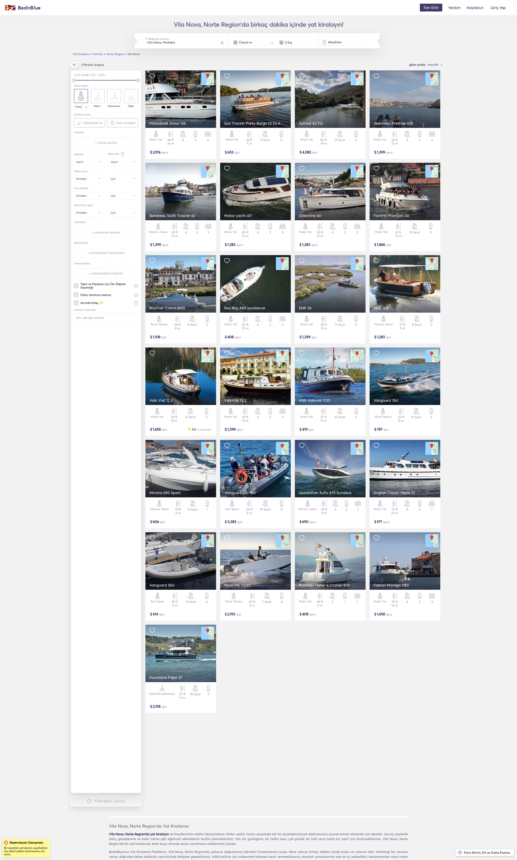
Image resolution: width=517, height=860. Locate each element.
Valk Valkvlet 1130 (314, 400)
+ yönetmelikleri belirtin (106, 273)
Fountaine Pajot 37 (165, 677)
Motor (79, 106)
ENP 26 (305, 308)
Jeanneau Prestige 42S (393, 123)
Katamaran (114, 106)
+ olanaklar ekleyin (106, 232)
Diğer (131, 106)
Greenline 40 (310, 215)
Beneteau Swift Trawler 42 (172, 215)
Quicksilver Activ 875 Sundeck (325, 492)
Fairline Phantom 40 (391, 215)
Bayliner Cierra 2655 (167, 308)
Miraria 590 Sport (165, 492)
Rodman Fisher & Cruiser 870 (324, 585)
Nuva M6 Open (237, 585)
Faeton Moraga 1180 (391, 585)
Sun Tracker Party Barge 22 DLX (252, 123)
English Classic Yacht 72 (394, 492)
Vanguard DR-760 (240, 492)
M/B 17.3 (381, 308)
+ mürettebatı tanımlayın (106, 253)
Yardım (454, 7)
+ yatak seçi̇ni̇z (106, 143)
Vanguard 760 (386, 400)
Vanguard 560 (161, 585)
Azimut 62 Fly (311, 123)
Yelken (97, 106)
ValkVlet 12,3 (235, 400)
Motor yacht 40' (238, 215)
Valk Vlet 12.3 (160, 400)
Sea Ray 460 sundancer (245, 308)
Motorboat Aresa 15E (167, 123)
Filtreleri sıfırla (110, 801)
